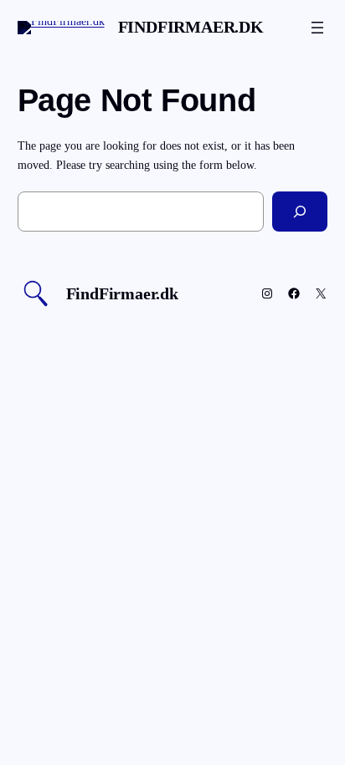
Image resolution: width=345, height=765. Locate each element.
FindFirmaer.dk (191, 27)
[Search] (299, 211)
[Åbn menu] (317, 28)
